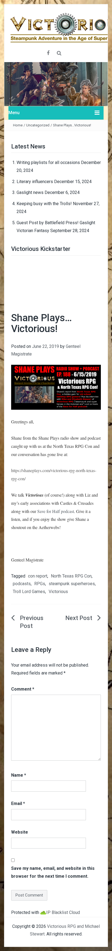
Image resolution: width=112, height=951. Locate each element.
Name (18, 775)
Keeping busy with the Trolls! (44, 203)
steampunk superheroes (72, 583)
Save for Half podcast (55, 511)
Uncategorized (37, 125)
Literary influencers (35, 181)
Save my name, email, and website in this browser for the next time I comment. (53, 872)
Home (18, 125)
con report (37, 576)
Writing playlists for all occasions (48, 162)
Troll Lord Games (29, 591)
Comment (22, 689)
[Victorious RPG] (56, 83)
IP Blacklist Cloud (63, 912)
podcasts (22, 583)
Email (18, 803)
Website (19, 832)
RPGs (39, 583)
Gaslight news (30, 192)
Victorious (58, 591)
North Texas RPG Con (71, 576)
